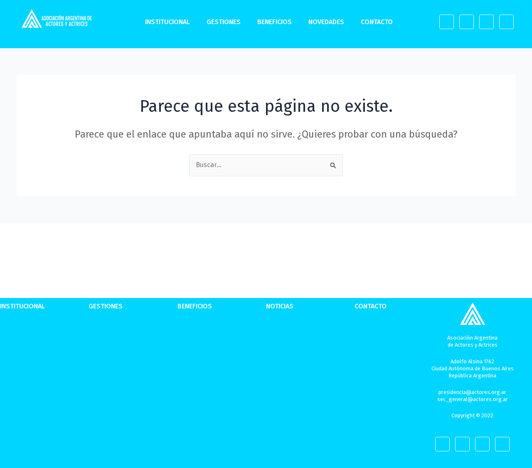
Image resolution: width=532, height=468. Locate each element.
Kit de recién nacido (206, 376)
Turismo (188, 363)
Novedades (326, 22)
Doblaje (100, 400)
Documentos (18, 400)
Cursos (187, 339)
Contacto (377, 22)
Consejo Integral (23, 339)
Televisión (103, 363)
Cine (95, 376)
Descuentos (194, 327)
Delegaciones (19, 351)
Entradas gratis (199, 351)
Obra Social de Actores (32, 388)
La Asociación (20, 327)
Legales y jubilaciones (120, 412)
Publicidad (104, 388)
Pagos (97, 327)
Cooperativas (107, 339)
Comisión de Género (28, 363)
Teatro (98, 351)
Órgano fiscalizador (28, 376)
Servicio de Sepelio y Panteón (219, 388)
